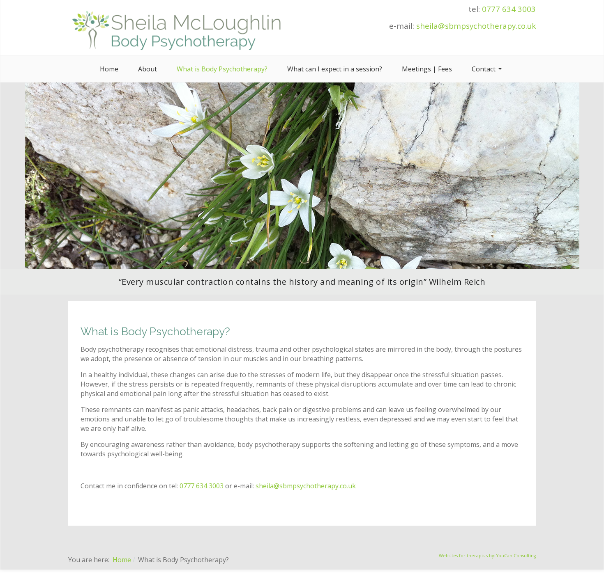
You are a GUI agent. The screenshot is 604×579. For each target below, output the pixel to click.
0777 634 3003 (509, 9)
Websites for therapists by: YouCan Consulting (487, 555)
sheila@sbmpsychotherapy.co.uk (476, 26)
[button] (488, 69)
